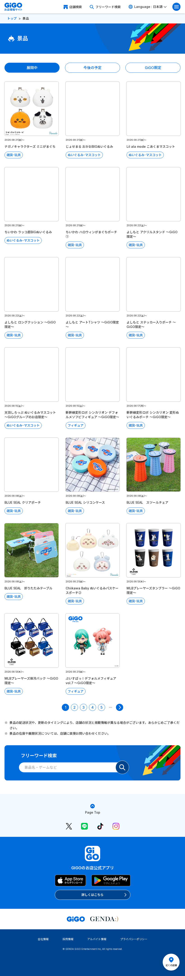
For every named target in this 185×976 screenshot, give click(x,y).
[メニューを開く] (176, 7)
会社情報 (43, 939)
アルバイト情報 (96, 939)
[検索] (122, 767)
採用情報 (67, 939)
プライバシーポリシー (133, 939)
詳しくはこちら (92, 895)
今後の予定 (92, 67)
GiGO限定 (153, 67)
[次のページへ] (119, 707)
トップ (12, 18)
